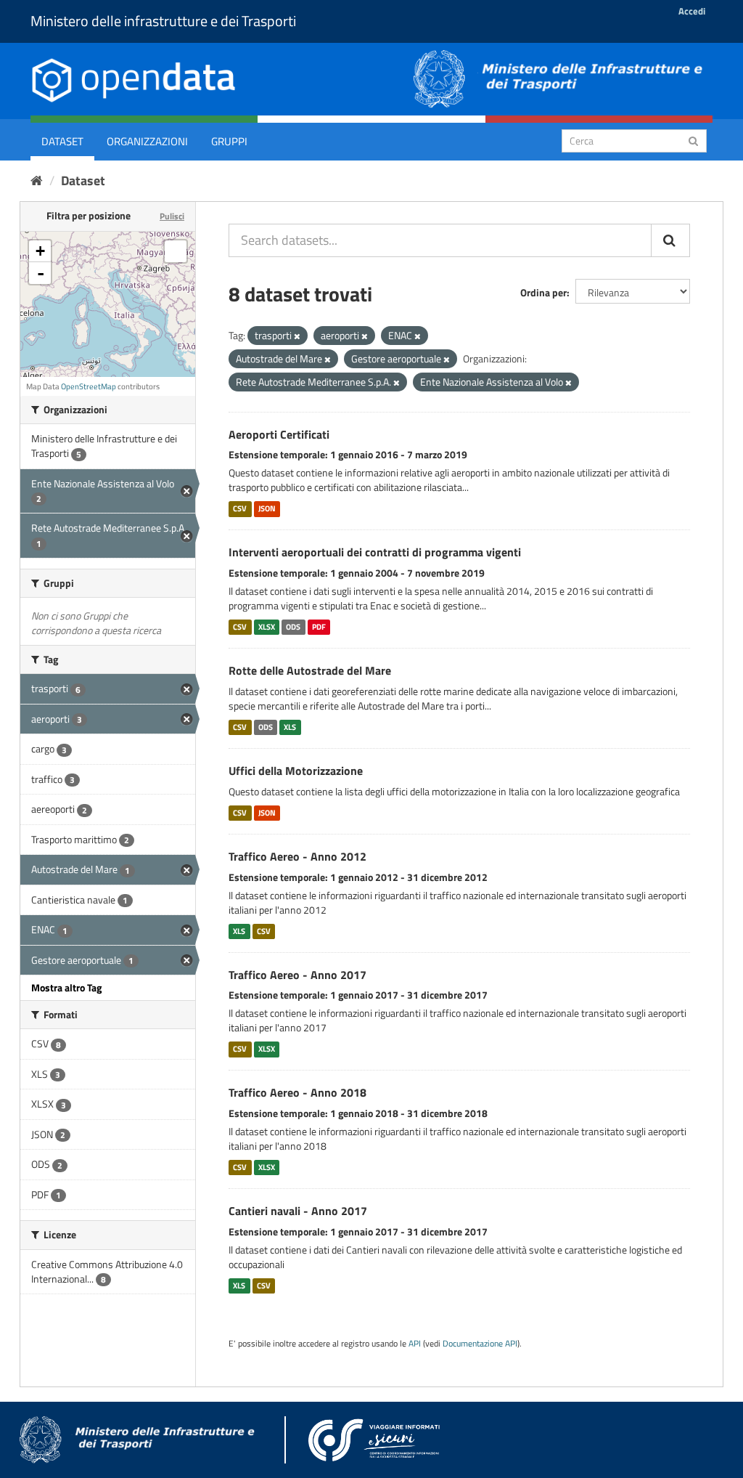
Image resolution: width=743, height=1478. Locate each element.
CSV (240, 508)
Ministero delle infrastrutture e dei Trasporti (163, 20)
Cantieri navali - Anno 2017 (298, 1210)
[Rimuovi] (297, 336)
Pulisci (172, 216)
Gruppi (229, 141)
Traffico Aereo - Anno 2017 (297, 974)
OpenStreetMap (88, 386)
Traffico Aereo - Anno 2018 (297, 1092)
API (415, 1343)
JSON (267, 508)
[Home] (36, 180)
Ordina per (543, 292)
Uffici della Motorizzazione (296, 770)
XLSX (266, 627)
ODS (293, 627)
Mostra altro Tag (66, 987)
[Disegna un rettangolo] (175, 251)
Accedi (691, 11)
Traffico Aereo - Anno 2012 (297, 856)
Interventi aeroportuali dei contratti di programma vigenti (375, 552)
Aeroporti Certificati (279, 434)
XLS (290, 727)
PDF (319, 627)
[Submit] (693, 140)
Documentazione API (480, 1343)
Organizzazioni (147, 141)
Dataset (62, 141)
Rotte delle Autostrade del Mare (310, 670)
